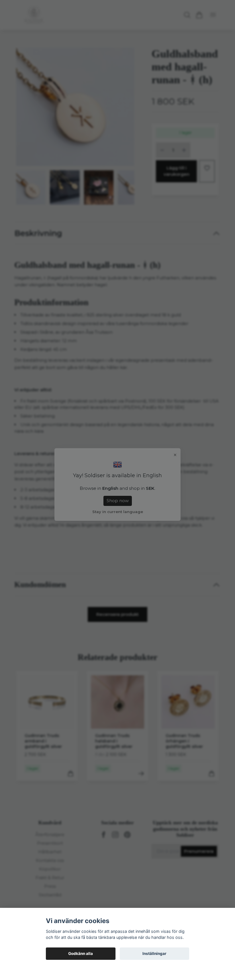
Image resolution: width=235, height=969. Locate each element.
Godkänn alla (80, 953)
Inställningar (154, 953)
